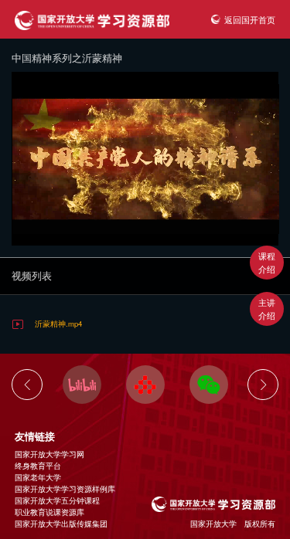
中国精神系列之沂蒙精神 (67, 57)
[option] (82, 384)
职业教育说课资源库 (49, 512)
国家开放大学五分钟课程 (57, 500)
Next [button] (262, 384)
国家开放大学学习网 (49, 454)
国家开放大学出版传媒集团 (61, 523)
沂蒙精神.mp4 (58, 323)
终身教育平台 (38, 465)
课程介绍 (266, 262)
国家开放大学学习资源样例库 (65, 488)
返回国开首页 (249, 19)
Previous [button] (27, 384)
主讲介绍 (266, 308)
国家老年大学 (38, 477)
